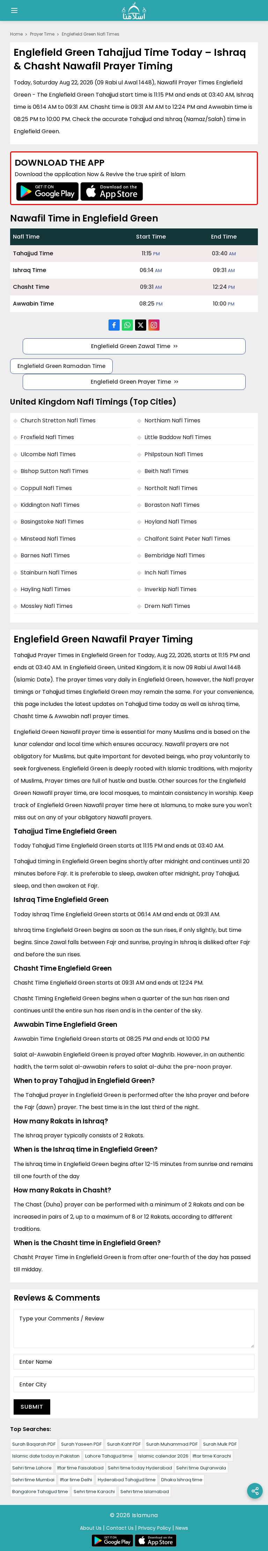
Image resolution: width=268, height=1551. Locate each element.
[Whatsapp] (127, 325)
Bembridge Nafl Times (174, 555)
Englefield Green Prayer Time (131, 382)
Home (16, 34)
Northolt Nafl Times (171, 488)
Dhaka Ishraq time (181, 1479)
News (182, 1527)
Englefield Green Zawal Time (130, 346)
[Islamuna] (134, 10)
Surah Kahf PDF (124, 1444)
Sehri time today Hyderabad (140, 1468)
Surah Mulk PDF (220, 1444)
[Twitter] (140, 325)
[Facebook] (114, 325)
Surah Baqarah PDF (33, 1444)
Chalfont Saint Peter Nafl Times (187, 539)
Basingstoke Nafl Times (52, 522)
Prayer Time (42, 34)
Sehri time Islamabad (144, 1491)
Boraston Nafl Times (172, 505)
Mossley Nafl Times (47, 606)
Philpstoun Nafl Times (173, 454)
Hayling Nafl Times (45, 589)
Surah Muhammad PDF (172, 1444)
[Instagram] (153, 325)
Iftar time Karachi (212, 1456)
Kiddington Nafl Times (50, 505)
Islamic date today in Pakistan (46, 1456)
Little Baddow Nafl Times (177, 437)
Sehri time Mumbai (33, 1479)
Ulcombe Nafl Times (48, 454)
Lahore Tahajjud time (109, 1456)
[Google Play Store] (47, 191)
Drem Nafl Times (167, 606)
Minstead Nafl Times (48, 539)
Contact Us (120, 1527)
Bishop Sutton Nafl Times (54, 471)
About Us (91, 1527)
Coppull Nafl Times (46, 488)
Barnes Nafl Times (45, 555)
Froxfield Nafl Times (47, 437)
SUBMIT (32, 1407)
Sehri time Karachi (94, 1491)
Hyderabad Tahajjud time (127, 1479)
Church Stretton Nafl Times (58, 420)
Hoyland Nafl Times (170, 522)
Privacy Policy (154, 1527)
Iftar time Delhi (76, 1479)
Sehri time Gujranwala (201, 1468)
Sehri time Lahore (32, 1468)
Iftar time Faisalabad (80, 1468)
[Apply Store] (111, 191)
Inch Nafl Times (165, 573)
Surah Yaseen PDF (81, 1444)
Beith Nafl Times (166, 471)
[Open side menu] (13, 10)
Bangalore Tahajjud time (40, 1491)
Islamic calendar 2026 (163, 1456)
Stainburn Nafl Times (49, 573)
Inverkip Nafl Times (170, 589)
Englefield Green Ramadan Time (61, 366)
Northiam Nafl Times (172, 420)
